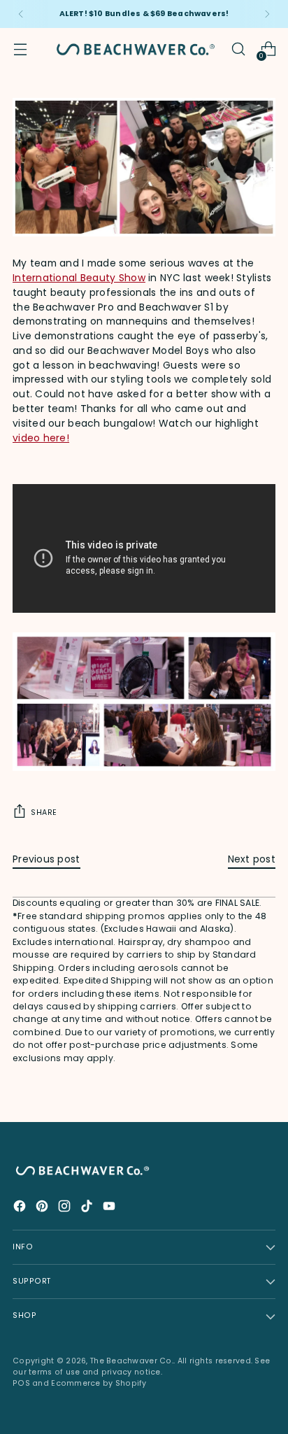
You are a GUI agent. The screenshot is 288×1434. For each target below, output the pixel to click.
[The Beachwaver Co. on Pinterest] (43, 1208)
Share (44, 812)
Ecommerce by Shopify (99, 1383)
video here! (41, 438)
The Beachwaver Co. (131, 1361)
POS (21, 1383)
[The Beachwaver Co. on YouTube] (110, 1208)
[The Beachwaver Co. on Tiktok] (88, 1208)
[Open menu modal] (20, 49)
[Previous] (21, 14)
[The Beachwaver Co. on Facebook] (21, 1208)
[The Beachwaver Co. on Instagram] (65, 1208)
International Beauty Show (79, 278)
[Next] (267, 14)
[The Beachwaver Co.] (135, 49)
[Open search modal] (238, 49)
